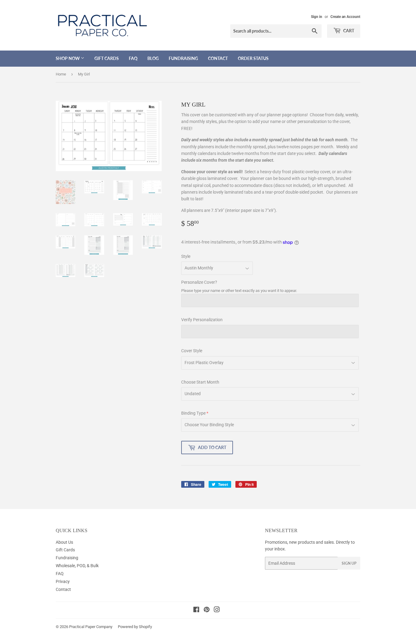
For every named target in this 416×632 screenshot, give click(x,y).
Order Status (253, 58)
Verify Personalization (202, 319)
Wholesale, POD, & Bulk (77, 565)
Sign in (316, 17)
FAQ (133, 58)
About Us (64, 542)
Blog (153, 58)
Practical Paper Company (90, 626)
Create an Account (345, 17)
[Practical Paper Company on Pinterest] (206, 610)
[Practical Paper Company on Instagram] (217, 610)
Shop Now (68, 58)
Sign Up (349, 563)
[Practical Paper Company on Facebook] (196, 610)
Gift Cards (106, 58)
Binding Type (193, 413)
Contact (218, 58)
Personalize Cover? (199, 282)
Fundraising (183, 58)
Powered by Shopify (135, 626)
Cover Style (191, 350)
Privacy (63, 581)
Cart (348, 30)
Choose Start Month (200, 382)
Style (185, 256)
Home (61, 74)
